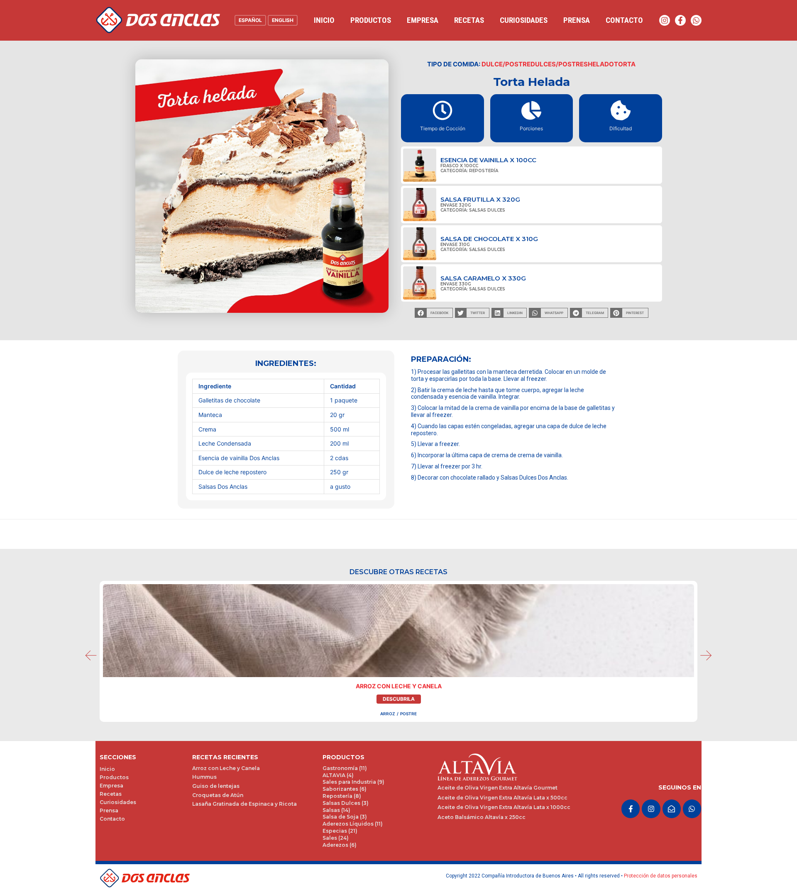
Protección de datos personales (660, 876)
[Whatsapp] (696, 20)
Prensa (576, 20)
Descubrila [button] (399, 699)
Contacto (624, 20)
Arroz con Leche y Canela (399, 686)
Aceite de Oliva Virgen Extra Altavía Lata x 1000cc (504, 807)
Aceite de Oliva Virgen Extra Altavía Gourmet (497, 788)
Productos (370, 20)
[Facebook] (680, 20)
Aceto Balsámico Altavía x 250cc (482, 817)
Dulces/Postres (559, 64)
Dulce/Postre (506, 64)
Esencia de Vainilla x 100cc (488, 160)
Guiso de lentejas (216, 786)
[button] (433, 313)
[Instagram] (664, 20)
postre (408, 713)
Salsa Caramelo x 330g (483, 278)
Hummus (204, 777)
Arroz (387, 713)
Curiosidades (524, 20)
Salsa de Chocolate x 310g (489, 239)
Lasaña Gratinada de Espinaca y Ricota (244, 804)
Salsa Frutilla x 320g (480, 199)
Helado (601, 64)
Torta (625, 64)
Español (250, 20)
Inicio (324, 20)
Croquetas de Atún (217, 795)
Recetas (469, 20)
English (282, 20)
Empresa (422, 20)
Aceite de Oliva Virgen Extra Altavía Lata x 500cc (502, 798)
